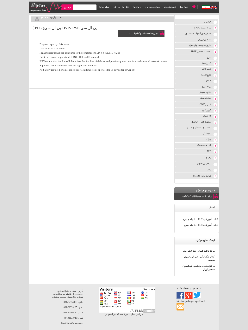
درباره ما (184, 7)
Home (193, 6)
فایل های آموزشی (121, 7)
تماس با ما (104, 7)
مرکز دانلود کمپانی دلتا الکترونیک (199, 250)
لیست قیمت (170, 7)
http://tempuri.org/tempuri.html (191, 301)
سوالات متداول (153, 7)
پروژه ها (137, 7)
